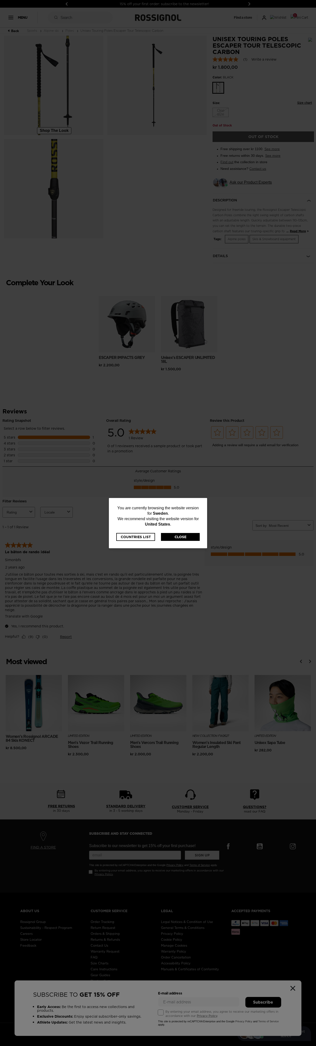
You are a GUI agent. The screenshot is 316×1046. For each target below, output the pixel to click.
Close (180, 536)
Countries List (136, 536)
